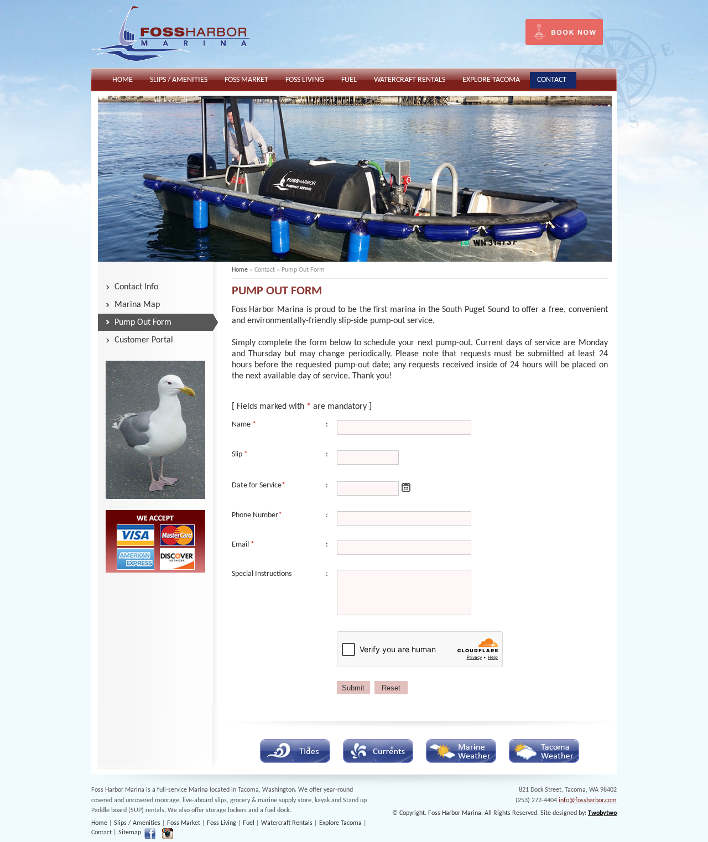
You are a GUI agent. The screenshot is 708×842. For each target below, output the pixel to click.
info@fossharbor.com (588, 800)
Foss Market (183, 823)
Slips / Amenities (137, 823)
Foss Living (221, 823)
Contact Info (136, 287)
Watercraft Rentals (287, 823)
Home (240, 270)
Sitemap (129, 832)
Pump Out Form (142, 322)
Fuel (248, 823)
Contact (101, 832)
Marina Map (137, 304)
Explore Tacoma (340, 823)
